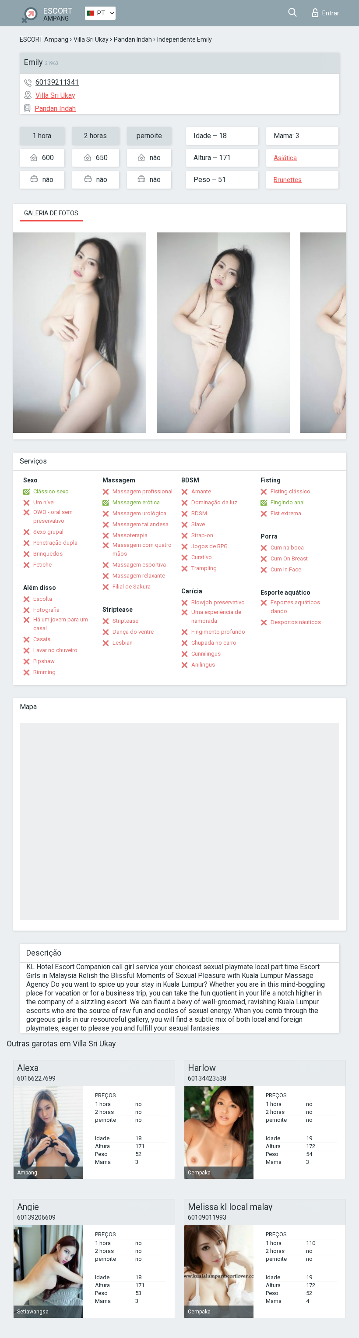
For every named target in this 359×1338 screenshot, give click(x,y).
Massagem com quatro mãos (142, 549)
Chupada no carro (213, 642)
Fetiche (42, 564)
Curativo (201, 557)
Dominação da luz (214, 502)
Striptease (125, 620)
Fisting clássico (290, 491)
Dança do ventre (133, 631)
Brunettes (288, 180)
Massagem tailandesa (141, 524)
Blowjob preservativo (218, 602)
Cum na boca (287, 547)
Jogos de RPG (209, 546)
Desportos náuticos (296, 622)
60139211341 (57, 82)
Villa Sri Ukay (91, 39)
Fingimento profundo (218, 631)
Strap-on (202, 535)
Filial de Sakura (132, 586)
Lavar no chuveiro (55, 650)
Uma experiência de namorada (216, 616)
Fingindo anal (288, 502)
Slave (198, 524)
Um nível (44, 502)
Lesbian (123, 642)
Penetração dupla (55, 542)
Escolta (42, 599)
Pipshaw (44, 661)
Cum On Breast (289, 558)
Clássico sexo (51, 491)
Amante (201, 491)
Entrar (330, 13)
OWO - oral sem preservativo (53, 516)
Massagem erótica (136, 502)
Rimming (44, 672)
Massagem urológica (139, 513)
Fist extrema (286, 513)
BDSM (199, 513)
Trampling (204, 568)
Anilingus (203, 664)
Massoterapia (130, 535)
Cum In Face (286, 569)
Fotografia (46, 610)
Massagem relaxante (139, 575)
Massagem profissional (142, 491)
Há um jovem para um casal (60, 624)
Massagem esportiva (139, 564)
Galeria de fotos (51, 213)
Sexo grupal (48, 531)
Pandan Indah (133, 39)
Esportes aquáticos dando (295, 606)
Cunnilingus (206, 653)
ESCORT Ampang (44, 39)
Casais (41, 639)
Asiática (285, 158)
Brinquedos (48, 553)
